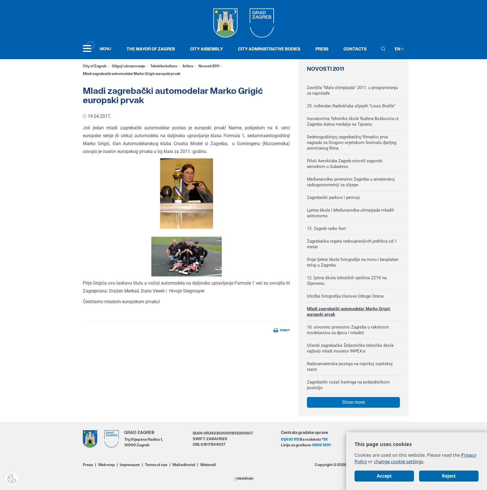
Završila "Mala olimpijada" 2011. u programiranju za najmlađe (352, 90)
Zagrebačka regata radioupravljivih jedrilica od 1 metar (352, 244)
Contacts (355, 48)
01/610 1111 (290, 439)
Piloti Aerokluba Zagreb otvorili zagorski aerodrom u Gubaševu (345, 163)
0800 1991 (321, 445)
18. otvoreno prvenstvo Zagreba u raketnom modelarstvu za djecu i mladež (348, 330)
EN (398, 48)
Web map (106, 464)
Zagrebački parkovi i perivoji (333, 197)
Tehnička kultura (163, 66)
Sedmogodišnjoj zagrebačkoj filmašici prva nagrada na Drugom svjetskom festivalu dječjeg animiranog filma (351, 142)
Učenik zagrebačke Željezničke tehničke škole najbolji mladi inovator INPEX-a (350, 348)
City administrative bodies (269, 48)
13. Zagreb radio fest (326, 228)
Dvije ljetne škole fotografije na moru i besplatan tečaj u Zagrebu (352, 262)
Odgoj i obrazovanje (128, 66)
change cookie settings (398, 461)
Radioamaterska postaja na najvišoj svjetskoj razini (350, 366)
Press (321, 48)
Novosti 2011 (208, 66)
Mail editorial (183, 464)
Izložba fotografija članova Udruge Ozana (345, 296)
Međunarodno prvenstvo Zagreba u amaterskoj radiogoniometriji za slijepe (351, 182)
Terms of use (156, 464)
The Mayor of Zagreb (151, 48)
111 (325, 439)
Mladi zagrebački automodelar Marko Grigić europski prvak (348, 311)
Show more (353, 402)
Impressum (130, 464)
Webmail (208, 464)
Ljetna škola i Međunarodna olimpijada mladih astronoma (350, 213)
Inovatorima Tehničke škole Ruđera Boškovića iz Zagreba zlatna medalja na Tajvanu (353, 121)
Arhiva (187, 66)
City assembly (206, 48)
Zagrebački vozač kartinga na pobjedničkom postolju (348, 385)
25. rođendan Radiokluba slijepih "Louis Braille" (351, 105)
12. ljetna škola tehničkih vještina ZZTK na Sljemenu (347, 280)
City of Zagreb (95, 66)
